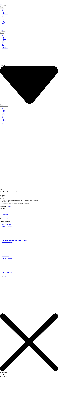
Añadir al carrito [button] (6, 274)
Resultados (1, 105)
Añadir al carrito (2, 208)
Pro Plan (15, 193)
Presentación (2, 206)
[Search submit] (0, 32)
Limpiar (10, 206)
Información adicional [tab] (5, 214)
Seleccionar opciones (9, 226)
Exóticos (4, 13)
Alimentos (7, 193)
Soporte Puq (4, 276)
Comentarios (3, 15)
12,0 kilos (5, 218)
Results (1, 7)
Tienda (3, 19)
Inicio (2, 9)
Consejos (3, 23)
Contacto (3, 16)
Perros (4, 20)
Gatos (4, 12)
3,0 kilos (8, 218)
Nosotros (3, 10)
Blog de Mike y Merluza (5, 14)
